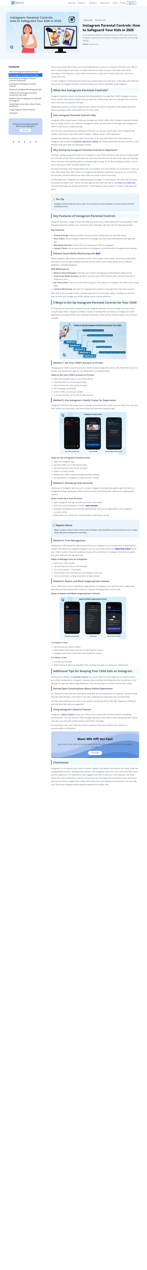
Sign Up (131, 3)
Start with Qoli (25, 130)
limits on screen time (126, 183)
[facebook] (14, 142)
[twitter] (30, 142)
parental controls (81, 677)
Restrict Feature (67, 714)
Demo (115, 3)
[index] (18, 3)
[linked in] (25, 142)
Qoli (98, 253)
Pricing (122, 3)
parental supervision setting (86, 141)
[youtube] (36, 142)
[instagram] (19, 142)
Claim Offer (95, 753)
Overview (71, 3)
